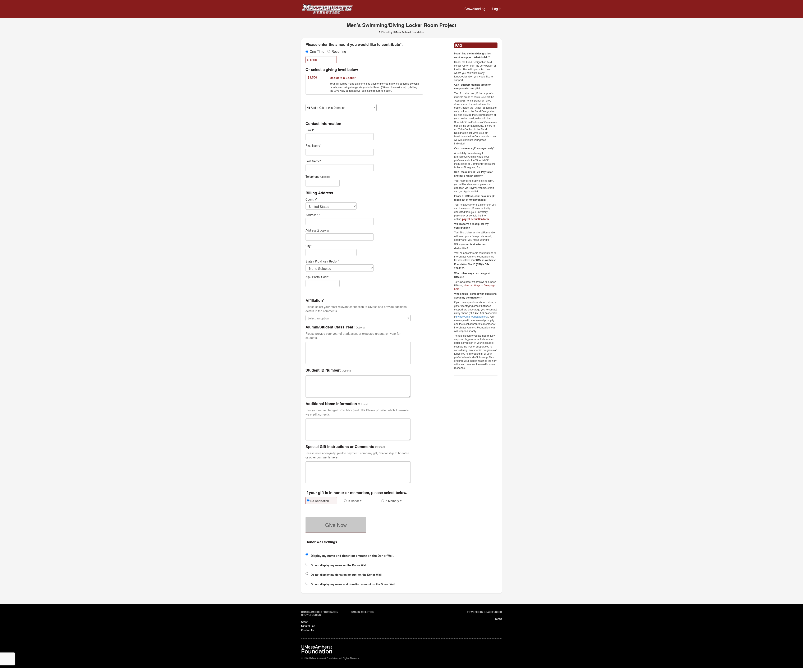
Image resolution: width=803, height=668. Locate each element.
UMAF (304, 622)
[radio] (321, 501)
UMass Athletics (362, 612)
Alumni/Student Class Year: (330, 327)
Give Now (336, 524)
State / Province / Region (322, 261)
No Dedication (319, 501)
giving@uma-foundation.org (471, 316)
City (309, 246)
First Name (313, 145)
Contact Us (307, 630)
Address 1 (313, 215)
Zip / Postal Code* (317, 277)
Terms (498, 619)
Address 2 (312, 230)
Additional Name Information (331, 404)
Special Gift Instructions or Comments (340, 447)
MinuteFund (308, 626)
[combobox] (341, 107)
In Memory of (393, 501)
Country (311, 199)
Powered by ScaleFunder (484, 612)
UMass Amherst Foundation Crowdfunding (319, 613)
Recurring (338, 51)
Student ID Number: (323, 370)
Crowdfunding (474, 8)
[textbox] (341, 107)
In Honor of (354, 501)
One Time (317, 51)
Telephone (313, 176)
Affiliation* (315, 301)
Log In (496, 8)
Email (310, 130)
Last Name (313, 161)
